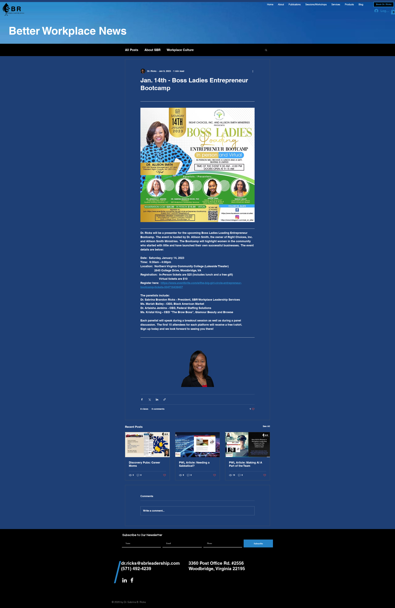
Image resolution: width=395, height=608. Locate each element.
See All (266, 426)
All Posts (131, 50)
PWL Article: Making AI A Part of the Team (245, 464)
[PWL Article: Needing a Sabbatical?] (197, 444)
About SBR (152, 50)
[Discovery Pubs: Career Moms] (147, 444)
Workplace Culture (180, 50)
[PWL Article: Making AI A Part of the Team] (247, 444)
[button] (266, 50)
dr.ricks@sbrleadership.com (150, 563)
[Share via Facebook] (141, 399)
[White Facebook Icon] (132, 580)
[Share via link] (164, 399)
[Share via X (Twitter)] (149, 399)
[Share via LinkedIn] (157, 399)
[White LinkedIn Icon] (124, 580)
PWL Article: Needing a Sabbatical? (194, 464)
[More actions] (253, 71)
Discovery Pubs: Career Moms (144, 464)
